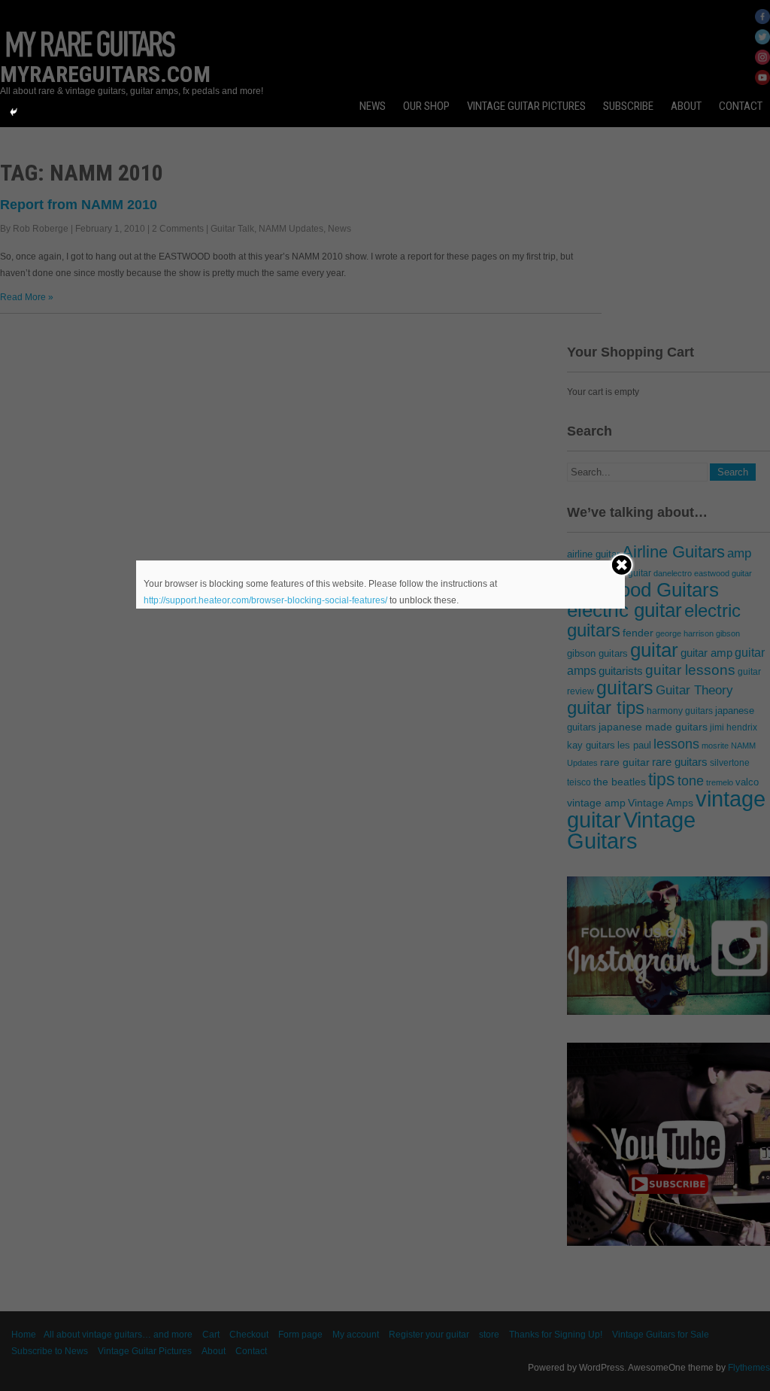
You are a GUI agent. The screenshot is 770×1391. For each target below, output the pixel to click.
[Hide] (14, 112)
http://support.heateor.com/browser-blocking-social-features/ (265, 600)
